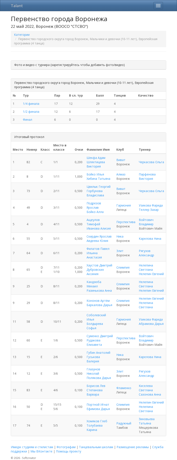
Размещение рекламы (133, 447)
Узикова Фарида (151, 205)
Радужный (123, 423)
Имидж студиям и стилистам (32, 447)
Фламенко (123, 388)
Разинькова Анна (99, 290)
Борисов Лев (96, 386)
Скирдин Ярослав (99, 236)
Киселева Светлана (146, 388)
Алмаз (120, 174)
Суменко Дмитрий (100, 336)
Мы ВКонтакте (41, 451)
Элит (119, 251)
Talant (17, 5)
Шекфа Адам (96, 158)
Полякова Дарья (99, 378)
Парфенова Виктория (147, 176)
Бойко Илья (95, 174)
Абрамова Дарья (151, 324)
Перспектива (125, 222)
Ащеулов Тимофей (93, 222)
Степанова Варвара (95, 392)
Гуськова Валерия (93, 359)
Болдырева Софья (95, 326)
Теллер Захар (149, 210)
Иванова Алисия (99, 228)
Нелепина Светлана (146, 267)
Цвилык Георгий (99, 187)
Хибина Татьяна (98, 179)
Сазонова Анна (150, 394)
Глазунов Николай (93, 371)
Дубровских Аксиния (95, 272)
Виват (120, 160)
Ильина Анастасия (94, 255)
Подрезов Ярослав (94, 205)
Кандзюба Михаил (94, 284)
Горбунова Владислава (95, 193)
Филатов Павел (98, 249)
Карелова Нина (150, 238)
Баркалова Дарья (99, 305)
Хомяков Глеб (97, 421)
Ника (119, 236)
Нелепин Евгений (151, 274)
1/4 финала (31, 104)
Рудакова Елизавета (94, 342)
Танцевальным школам (96, 447)
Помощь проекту (68, 451)
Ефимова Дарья (98, 409)
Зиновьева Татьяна (147, 421)
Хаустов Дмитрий (99, 265)
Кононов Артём (98, 301)
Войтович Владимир (146, 222)
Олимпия (123, 267)
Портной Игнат (98, 404)
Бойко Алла (95, 212)
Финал (27, 119)
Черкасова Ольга (151, 162)
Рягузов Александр (146, 253)
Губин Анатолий (98, 352)
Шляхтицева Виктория (96, 164)
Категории (22, 35)
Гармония (123, 205)
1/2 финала (31, 112)
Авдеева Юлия (97, 241)
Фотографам (66, 447)
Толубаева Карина (95, 427)
